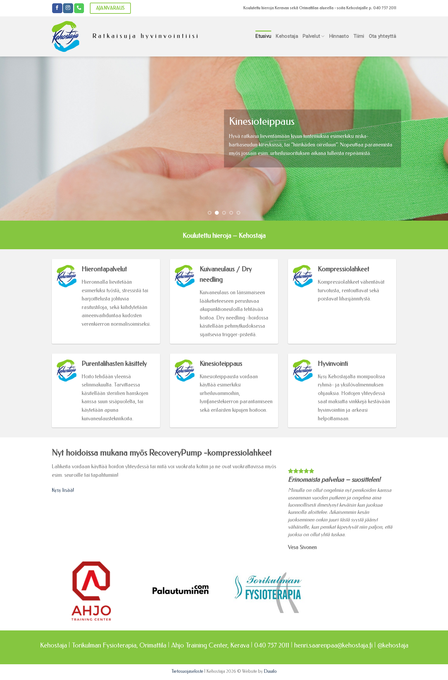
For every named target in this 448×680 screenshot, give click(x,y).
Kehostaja (287, 36)
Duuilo (270, 671)
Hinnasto (339, 36)
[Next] (431, 138)
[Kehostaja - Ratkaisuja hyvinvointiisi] (125, 36)
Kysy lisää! (63, 490)
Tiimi (359, 36)
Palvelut (311, 36)
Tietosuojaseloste (187, 671)
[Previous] (17, 138)
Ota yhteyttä (382, 36)
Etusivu (263, 36)
